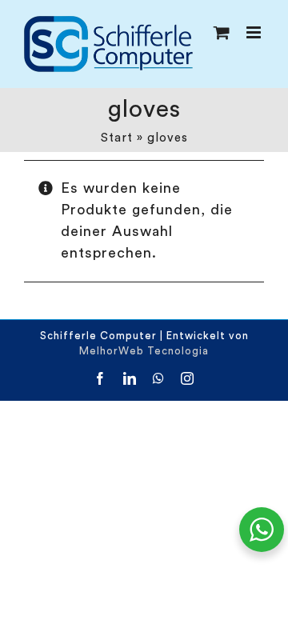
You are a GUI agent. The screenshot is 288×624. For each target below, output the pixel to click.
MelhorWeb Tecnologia (144, 351)
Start (117, 138)
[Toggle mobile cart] (222, 32)
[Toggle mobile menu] (255, 32)
